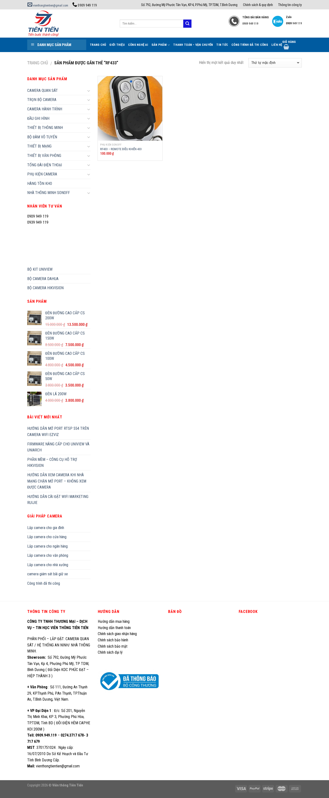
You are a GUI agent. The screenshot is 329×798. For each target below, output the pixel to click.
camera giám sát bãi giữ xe (47, 574)
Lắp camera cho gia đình (45, 527)
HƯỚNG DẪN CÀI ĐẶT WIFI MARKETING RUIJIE (57, 499)
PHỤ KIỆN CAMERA (42, 174)
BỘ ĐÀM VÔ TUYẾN (42, 137)
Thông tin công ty (290, 5)
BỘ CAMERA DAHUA (43, 278)
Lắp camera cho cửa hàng (46, 537)
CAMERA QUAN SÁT (42, 90)
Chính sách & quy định (258, 5)
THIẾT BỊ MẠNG (39, 146)
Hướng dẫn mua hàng (114, 621)
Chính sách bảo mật (112, 646)
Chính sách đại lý (111, 652)
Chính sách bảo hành (113, 640)
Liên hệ (276, 45)
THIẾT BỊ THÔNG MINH (45, 127)
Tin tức (222, 45)
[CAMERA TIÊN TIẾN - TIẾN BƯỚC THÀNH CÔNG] (69, 23)
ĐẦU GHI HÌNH (38, 118)
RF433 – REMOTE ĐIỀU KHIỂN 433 (121, 149)
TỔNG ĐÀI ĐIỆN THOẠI (44, 165)
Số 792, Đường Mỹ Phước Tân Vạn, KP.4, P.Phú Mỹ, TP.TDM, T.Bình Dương (189, 5)
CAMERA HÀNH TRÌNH (44, 109)
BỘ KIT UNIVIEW (40, 269)
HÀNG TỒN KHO (39, 183)
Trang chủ (37, 62)
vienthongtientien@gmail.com (50, 5)
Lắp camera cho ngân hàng (47, 546)
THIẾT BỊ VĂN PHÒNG (44, 155)
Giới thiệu (117, 45)
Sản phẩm (159, 45)
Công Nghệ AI (138, 45)
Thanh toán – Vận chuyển (193, 45)
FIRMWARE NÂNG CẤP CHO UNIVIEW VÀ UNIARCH (58, 447)
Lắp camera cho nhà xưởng (47, 565)
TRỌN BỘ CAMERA (41, 99)
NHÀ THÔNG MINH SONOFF (48, 192)
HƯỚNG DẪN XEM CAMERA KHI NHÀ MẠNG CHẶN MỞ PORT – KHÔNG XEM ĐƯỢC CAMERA (56, 481)
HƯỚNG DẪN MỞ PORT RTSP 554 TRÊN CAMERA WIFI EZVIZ (58, 431)
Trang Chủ (98, 45)
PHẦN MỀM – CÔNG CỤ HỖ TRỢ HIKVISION (52, 462)
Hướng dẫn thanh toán (114, 627)
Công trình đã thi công (249, 45)
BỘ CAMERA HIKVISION (45, 288)
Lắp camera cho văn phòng (47, 555)
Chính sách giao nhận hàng (117, 633)
